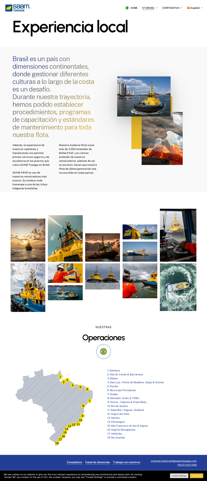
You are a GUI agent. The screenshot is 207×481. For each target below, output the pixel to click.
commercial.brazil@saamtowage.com (174, 460)
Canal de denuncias (97, 462)
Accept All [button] (196, 476)
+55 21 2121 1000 (187, 464)
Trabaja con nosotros (126, 462)
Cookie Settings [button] (179, 476)
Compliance (74, 462)
